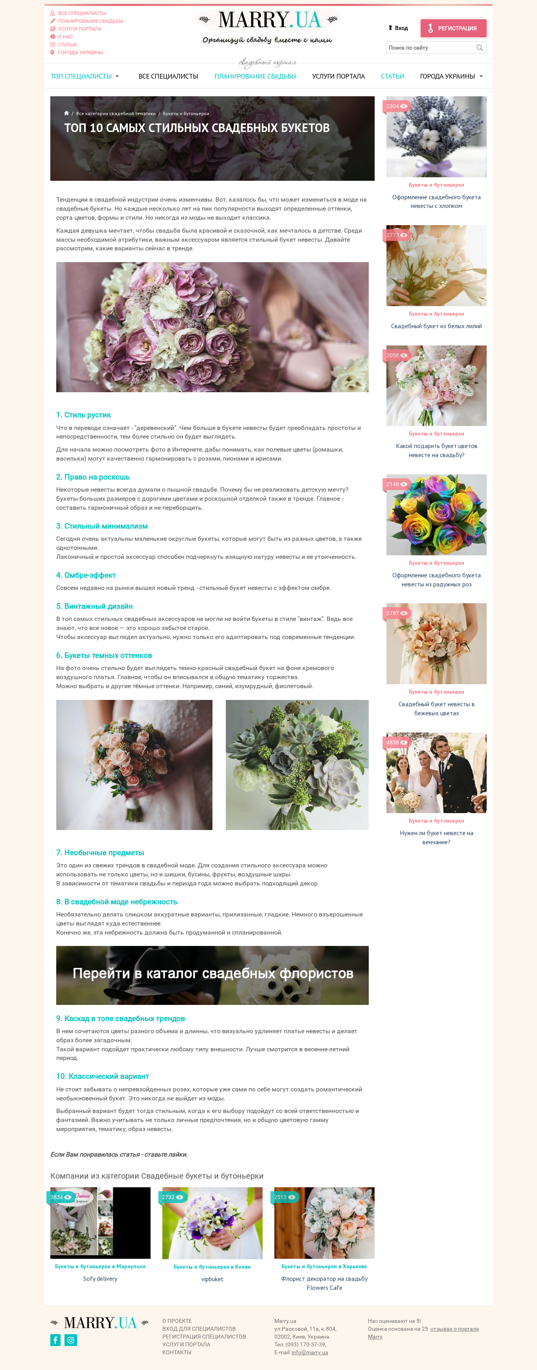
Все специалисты (168, 76)
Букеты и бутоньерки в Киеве (212, 1266)
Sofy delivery (100, 1278)
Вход (401, 28)
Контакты (176, 1352)
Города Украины (447, 76)
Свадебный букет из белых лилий (436, 326)
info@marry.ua (310, 1352)
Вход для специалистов (199, 1329)
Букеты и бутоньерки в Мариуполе (100, 1266)
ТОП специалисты (81, 76)
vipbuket (212, 1279)
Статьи (392, 76)
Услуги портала (338, 76)
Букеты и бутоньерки (436, 184)
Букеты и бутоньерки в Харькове (324, 1266)
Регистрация (457, 28)
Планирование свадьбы (255, 76)
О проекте (177, 1321)
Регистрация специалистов (204, 1336)
